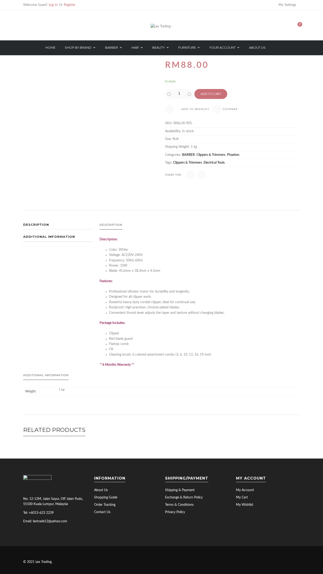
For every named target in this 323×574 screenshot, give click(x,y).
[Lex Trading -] (162, 26)
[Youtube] (39, 27)
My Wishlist (244, 504)
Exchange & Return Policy (184, 497)
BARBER (188, 155)
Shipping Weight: (177, 147)
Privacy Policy (175, 512)
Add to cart (211, 94)
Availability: (173, 131)
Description (36, 224)
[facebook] (26, 531)
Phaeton (233, 155)
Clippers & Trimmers (210, 155)
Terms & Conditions (179, 504)
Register (69, 5)
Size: (168, 139)
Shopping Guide (105, 497)
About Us (101, 490)
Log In (53, 5)
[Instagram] (47, 27)
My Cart (242, 497)
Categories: (173, 155)
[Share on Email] (201, 174)
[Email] (24, 27)
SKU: (168, 123)
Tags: (168, 162)
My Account (245, 490)
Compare (230, 109)
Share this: (173, 174)
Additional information (49, 236)
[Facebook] (32, 27)
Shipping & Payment (180, 490)
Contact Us (102, 512)
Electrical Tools (214, 162)
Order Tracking (104, 504)
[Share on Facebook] (190, 174)
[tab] (57, 226)
